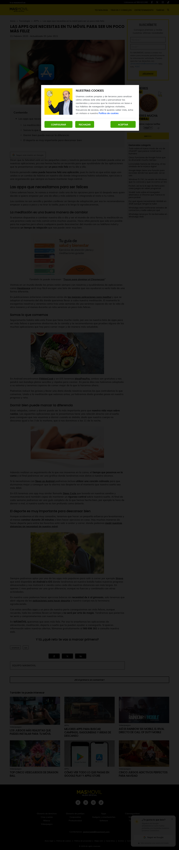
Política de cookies (109, 113)
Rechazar (85, 124)
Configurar (58, 124)
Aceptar (123, 124)
